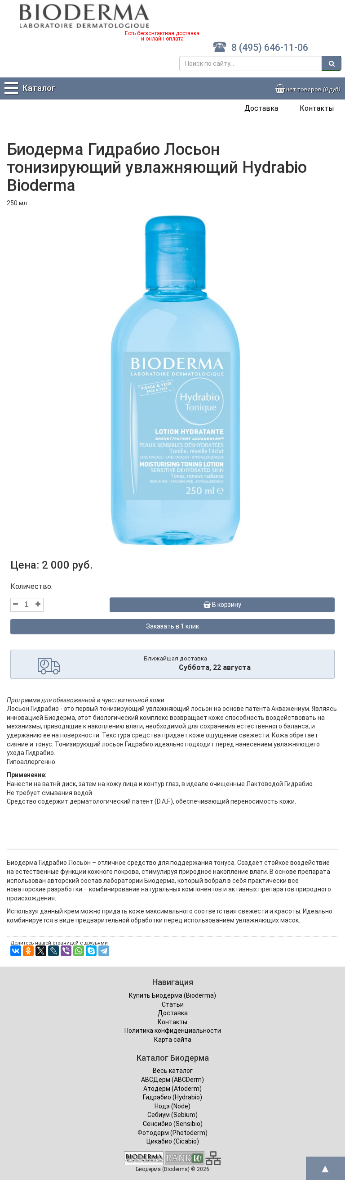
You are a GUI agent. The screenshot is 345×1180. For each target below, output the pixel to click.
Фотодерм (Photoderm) (172, 1132)
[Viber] (66, 950)
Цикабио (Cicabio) (172, 1141)
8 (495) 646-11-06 (269, 47)
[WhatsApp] (78, 950)
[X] (40, 950)
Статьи (173, 1004)
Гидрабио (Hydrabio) (172, 1097)
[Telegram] (103, 950)
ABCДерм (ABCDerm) (172, 1079)
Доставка (261, 108)
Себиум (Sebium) (172, 1114)
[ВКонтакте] (15, 950)
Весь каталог (173, 1070)
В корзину (226, 604)
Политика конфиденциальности (172, 1030)
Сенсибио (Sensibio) (173, 1123)
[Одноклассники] (28, 950)
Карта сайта (172, 1039)
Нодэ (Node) (172, 1106)
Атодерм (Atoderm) (172, 1088)
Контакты (317, 108)
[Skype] (91, 950)
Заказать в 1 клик (172, 626)
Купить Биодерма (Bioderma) (172, 995)
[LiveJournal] (53, 950)
